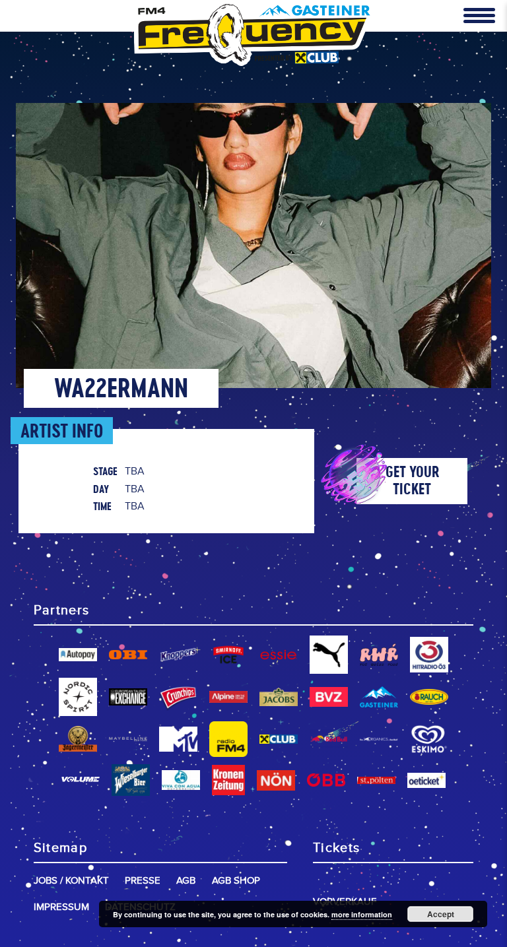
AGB (185, 880)
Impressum (61, 907)
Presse (142, 880)
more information (361, 914)
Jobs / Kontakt (71, 880)
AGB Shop (236, 880)
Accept (440, 914)
